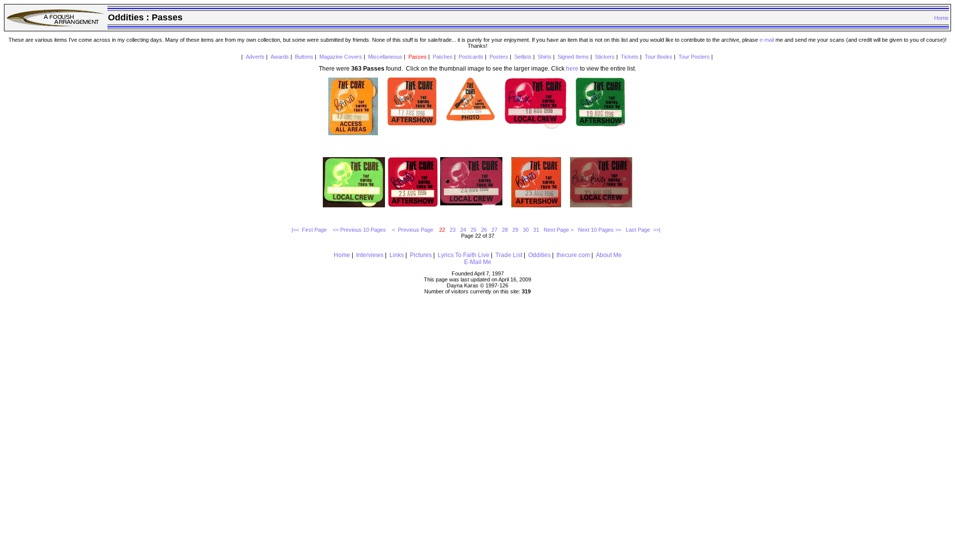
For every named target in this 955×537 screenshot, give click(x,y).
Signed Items (573, 57)
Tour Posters (694, 57)
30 (526, 230)
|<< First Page (309, 230)
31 (536, 230)
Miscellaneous (385, 57)
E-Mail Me (477, 262)
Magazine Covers (340, 57)
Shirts (545, 57)
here (572, 68)
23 (453, 230)
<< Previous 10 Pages (360, 230)
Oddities (539, 255)
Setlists (523, 57)
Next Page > (558, 230)
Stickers (605, 57)
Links (396, 255)
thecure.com (573, 255)
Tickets (630, 57)
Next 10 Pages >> (599, 230)
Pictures (421, 255)
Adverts (255, 57)
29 (515, 230)
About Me (609, 255)
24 (463, 230)
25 (474, 230)
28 (505, 230)
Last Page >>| (643, 230)
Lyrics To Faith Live (463, 255)
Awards (280, 57)
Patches (443, 57)
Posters (498, 57)
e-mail (767, 40)
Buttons (304, 57)
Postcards (471, 57)
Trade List (508, 255)
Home (941, 18)
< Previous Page (413, 230)
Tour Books (658, 57)
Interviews (369, 255)
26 (484, 230)
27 (494, 230)
